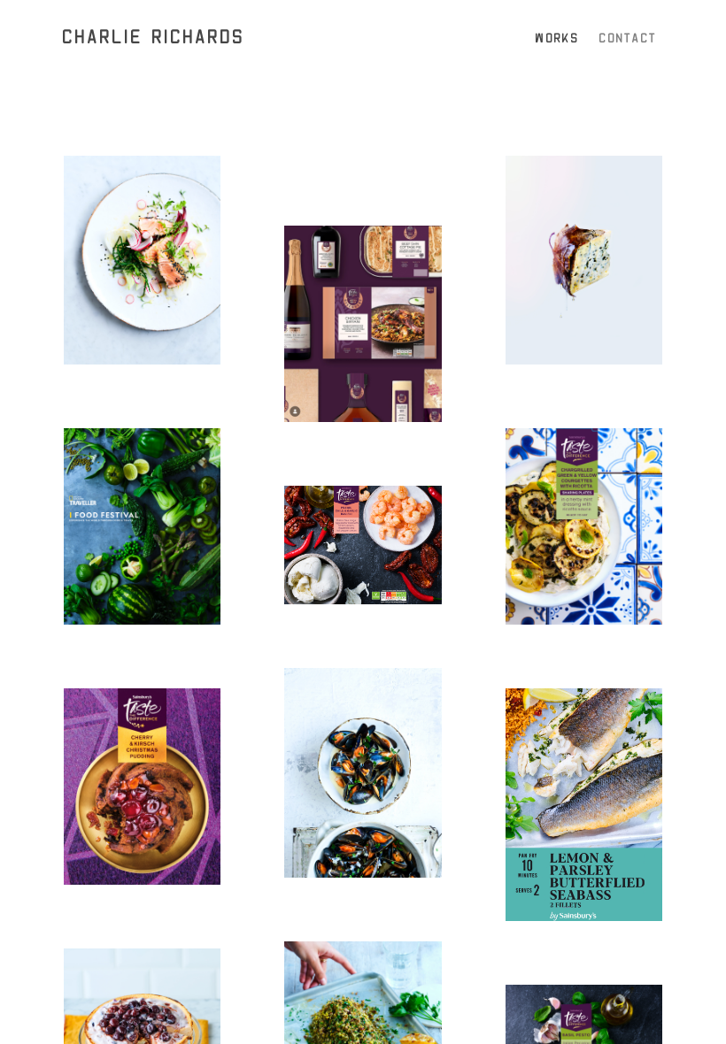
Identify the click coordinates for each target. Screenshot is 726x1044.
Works (557, 38)
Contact (628, 38)
